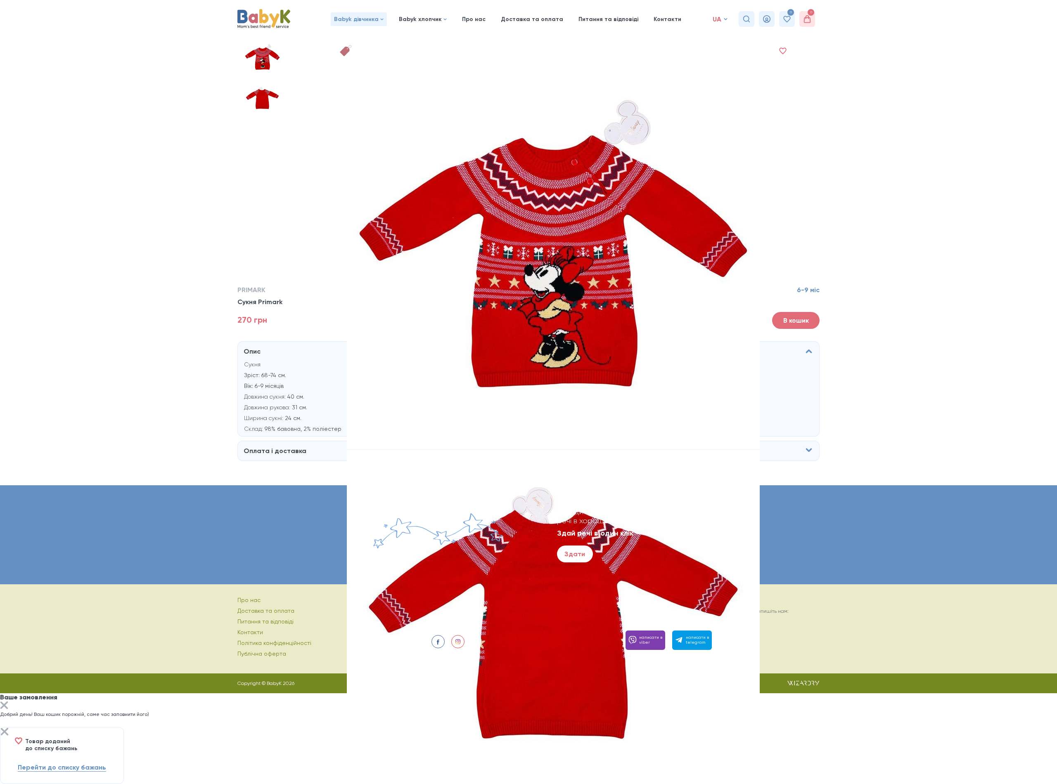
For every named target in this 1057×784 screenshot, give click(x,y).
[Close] (4, 706)
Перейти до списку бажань (62, 767)
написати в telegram (697, 640)
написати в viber (650, 640)
